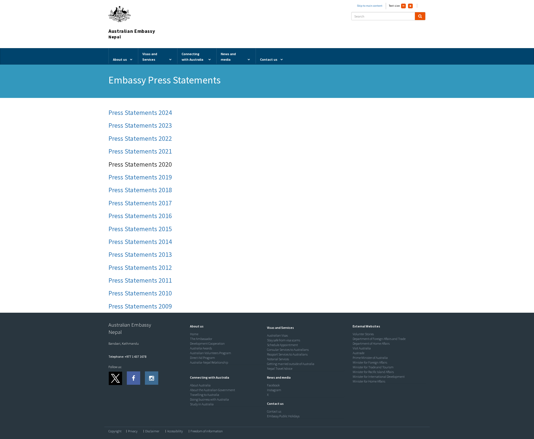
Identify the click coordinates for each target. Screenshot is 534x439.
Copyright (115, 431)
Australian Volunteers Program (210, 353)
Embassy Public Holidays (283, 416)
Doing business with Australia (209, 399)
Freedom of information (207, 431)
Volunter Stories (363, 334)
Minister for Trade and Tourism (373, 367)
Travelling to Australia (204, 395)
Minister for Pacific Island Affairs (373, 372)
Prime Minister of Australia (370, 358)
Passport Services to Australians (287, 354)
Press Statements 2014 (140, 241)
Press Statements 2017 (140, 203)
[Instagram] (151, 378)
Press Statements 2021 (140, 151)
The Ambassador (201, 339)
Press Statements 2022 (140, 138)
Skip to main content (369, 6)
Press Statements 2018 (140, 190)
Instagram (274, 390)
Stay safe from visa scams (283, 340)
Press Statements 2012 (140, 267)
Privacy (132, 431)
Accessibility (175, 431)
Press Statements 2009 (140, 306)
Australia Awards (201, 348)
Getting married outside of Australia (290, 364)
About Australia (200, 385)
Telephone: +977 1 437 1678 (127, 356)
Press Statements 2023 (140, 125)
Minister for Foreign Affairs (370, 362)
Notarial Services (278, 359)
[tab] (227, 326)
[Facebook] (133, 378)
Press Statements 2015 (140, 229)
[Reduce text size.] (403, 6)
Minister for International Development (379, 376)
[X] (115, 378)
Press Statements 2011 (140, 280)
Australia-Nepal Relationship (209, 362)
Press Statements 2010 (140, 293)
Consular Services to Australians (288, 349)
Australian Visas (277, 335)
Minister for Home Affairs (369, 381)
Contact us (274, 411)
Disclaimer (152, 431)
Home (194, 334)
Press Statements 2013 (140, 254)
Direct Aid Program (202, 358)
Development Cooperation (207, 343)
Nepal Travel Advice (279, 368)
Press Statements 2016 (140, 215)
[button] (195, 326)
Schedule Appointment (282, 345)
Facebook (273, 385)
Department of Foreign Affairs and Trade (379, 339)
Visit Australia (362, 348)
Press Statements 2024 (140, 112)
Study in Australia (202, 404)
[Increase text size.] (410, 6)
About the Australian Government (212, 390)
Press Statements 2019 (140, 177)
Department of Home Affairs (371, 343)
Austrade (358, 353)
